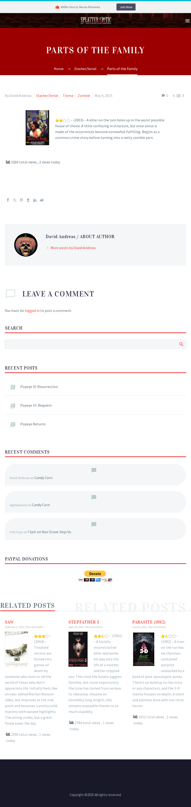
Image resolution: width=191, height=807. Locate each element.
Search (181, 344)
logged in (32, 310)
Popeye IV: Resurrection (39, 386)
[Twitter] (15, 200)
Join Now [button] (126, 7)
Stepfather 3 (83, 622)
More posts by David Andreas (73, 247)
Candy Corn (43, 477)
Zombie (84, 95)
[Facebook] (8, 200)
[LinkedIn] (35, 200)
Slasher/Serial (47, 95)
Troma (68, 95)
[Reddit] (42, 200)
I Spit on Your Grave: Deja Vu (49, 531)
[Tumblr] (28, 200)
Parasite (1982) (149, 622)
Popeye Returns (33, 424)
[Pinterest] (21, 200)
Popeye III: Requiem (36, 405)
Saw (9, 622)
